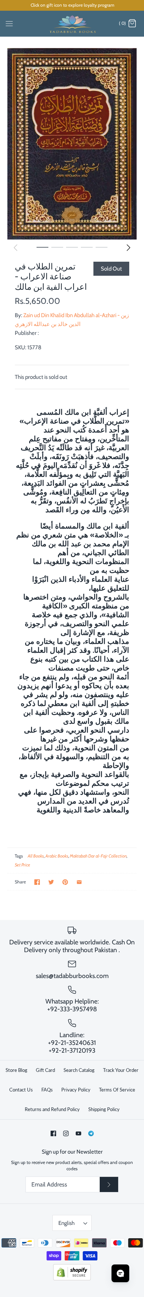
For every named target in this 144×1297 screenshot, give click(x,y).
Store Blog (16, 1070)
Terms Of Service (117, 1090)
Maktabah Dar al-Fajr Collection (98, 856)
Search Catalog (79, 1070)
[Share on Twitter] (51, 882)
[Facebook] (53, 1133)
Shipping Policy (104, 1109)
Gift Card (45, 1070)
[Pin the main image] (65, 882)
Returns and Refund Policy (52, 1109)
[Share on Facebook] (37, 882)
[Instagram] (66, 1133)
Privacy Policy (75, 1090)
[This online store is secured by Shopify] (72, 1278)
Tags (19, 856)
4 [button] (86, 247)
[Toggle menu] (9, 23)
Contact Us (21, 1090)
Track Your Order (120, 1070)
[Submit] (109, 1184)
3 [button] (72, 247)
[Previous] (15, 248)
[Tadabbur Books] (72, 23)
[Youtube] (78, 1133)
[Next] (128, 248)
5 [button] (101, 247)
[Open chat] (120, 1273)
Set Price (22, 865)
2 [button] (57, 247)
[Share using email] (79, 882)
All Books (36, 856)
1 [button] (42, 247)
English (66, 1223)
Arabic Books (56, 856)
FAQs (47, 1090)
